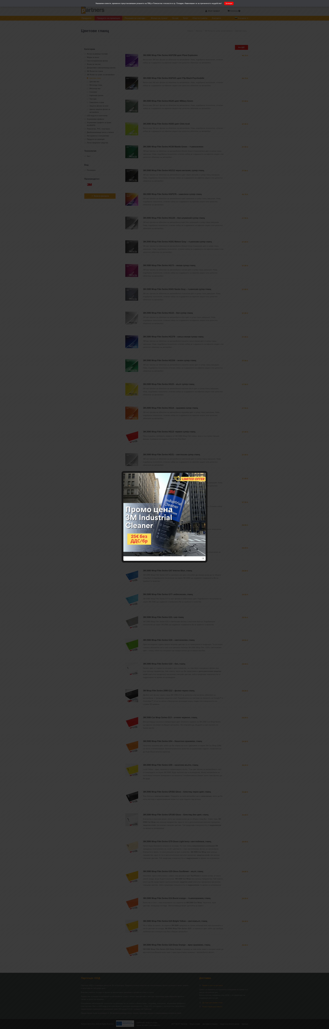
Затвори (228, 3)
